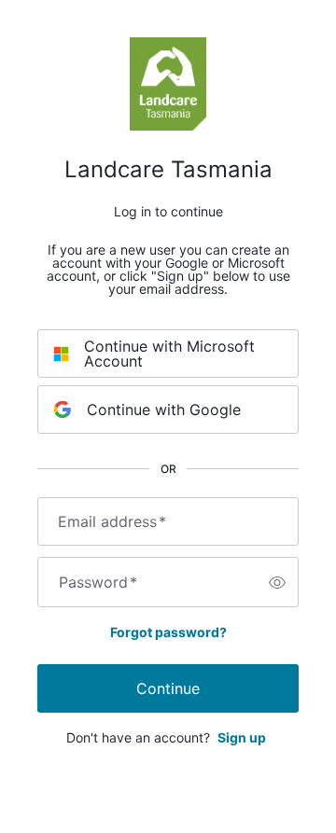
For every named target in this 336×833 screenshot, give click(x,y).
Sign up (241, 737)
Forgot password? (168, 632)
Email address (112, 521)
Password (98, 582)
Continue (168, 688)
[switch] (277, 582)
